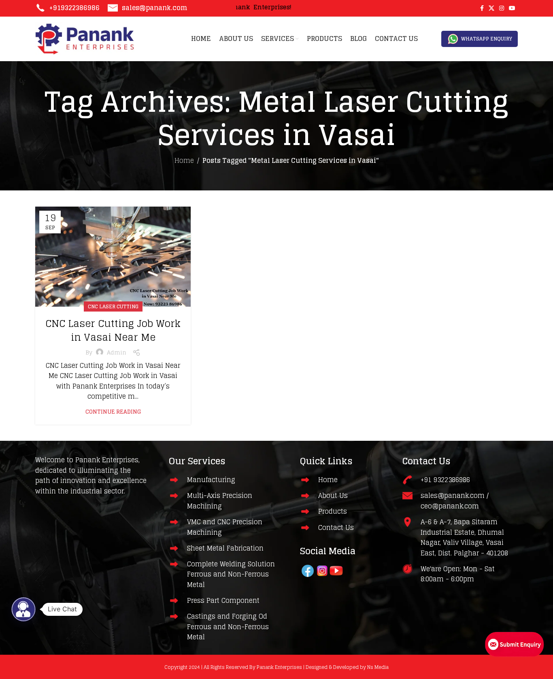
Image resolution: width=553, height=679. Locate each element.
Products (332, 511)
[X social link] (491, 8)
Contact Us (336, 527)
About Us (333, 495)
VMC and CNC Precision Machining (224, 527)
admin (116, 352)
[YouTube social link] (512, 8)
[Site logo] (84, 38)
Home (184, 160)
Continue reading (113, 411)
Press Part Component (223, 600)
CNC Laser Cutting (113, 306)
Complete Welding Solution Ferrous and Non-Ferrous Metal (231, 574)
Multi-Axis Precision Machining (219, 501)
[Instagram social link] (501, 8)
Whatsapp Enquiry (486, 38)
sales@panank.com (154, 7)
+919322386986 (74, 7)
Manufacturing (211, 479)
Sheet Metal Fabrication (225, 548)
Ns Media (378, 667)
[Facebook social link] (482, 8)
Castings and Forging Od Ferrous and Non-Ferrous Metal (228, 627)
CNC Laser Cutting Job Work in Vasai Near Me (113, 330)
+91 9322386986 (445, 479)
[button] (23, 609)
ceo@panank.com (450, 506)
